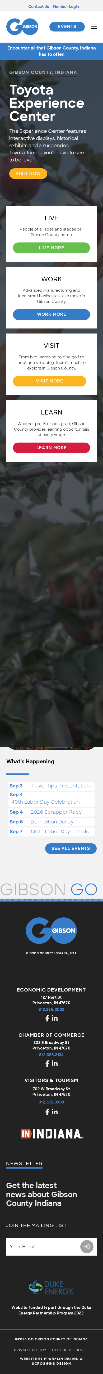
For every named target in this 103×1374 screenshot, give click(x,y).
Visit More (49, 381)
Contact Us (38, 6)
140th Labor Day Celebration (45, 802)
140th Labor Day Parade (59, 831)
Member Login (66, 6)
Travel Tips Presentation (60, 786)
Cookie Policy (68, 1350)
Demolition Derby (52, 822)
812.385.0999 (51, 1102)
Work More (51, 314)
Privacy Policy (30, 1350)
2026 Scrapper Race (56, 812)
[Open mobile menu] (94, 27)
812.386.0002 (51, 1009)
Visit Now (28, 173)
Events (67, 26)
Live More (51, 248)
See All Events (71, 848)
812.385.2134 (51, 1054)
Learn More (51, 448)
